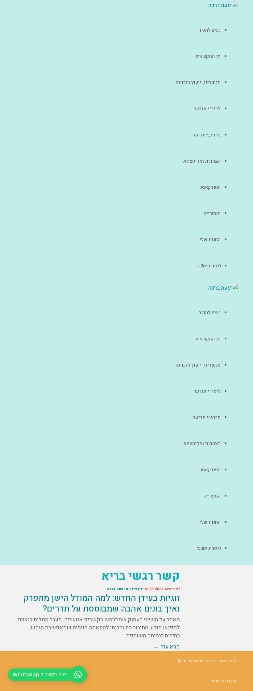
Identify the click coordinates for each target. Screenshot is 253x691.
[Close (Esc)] (246, 7)
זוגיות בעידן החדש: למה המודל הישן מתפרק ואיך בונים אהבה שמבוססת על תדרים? (101, 603)
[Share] (232, 7)
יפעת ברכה (115, 589)
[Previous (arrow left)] (11, 345)
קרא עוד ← (167, 647)
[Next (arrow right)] (242, 345)
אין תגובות (134, 589)
